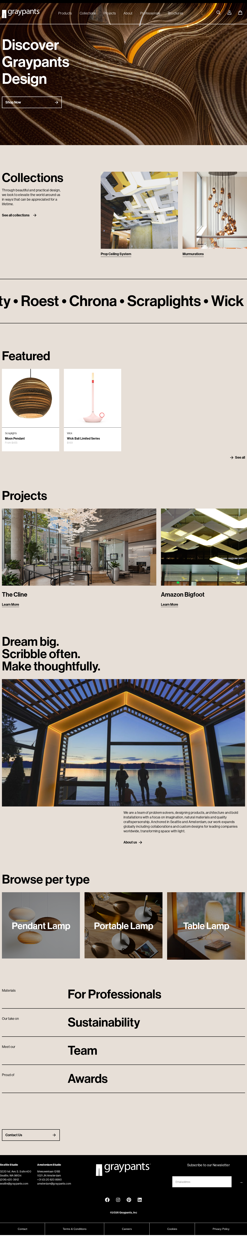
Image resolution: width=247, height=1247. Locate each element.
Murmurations (111, 254)
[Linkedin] (139, 1199)
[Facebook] (107, 1199)
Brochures (175, 13)
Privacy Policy (221, 1228)
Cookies (172, 1228)
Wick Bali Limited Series (83, 438)
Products (65, 13)
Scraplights (11, 433)
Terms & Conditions (74, 1228)
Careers (127, 1228)
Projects (110, 13)
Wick (69, 433)
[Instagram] (118, 1199)
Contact (22, 1228)
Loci (186, 254)
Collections (88, 13)
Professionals (150, 13)
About (128, 13)
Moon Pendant (15, 438)
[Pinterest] (129, 1199)
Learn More (10, 604)
